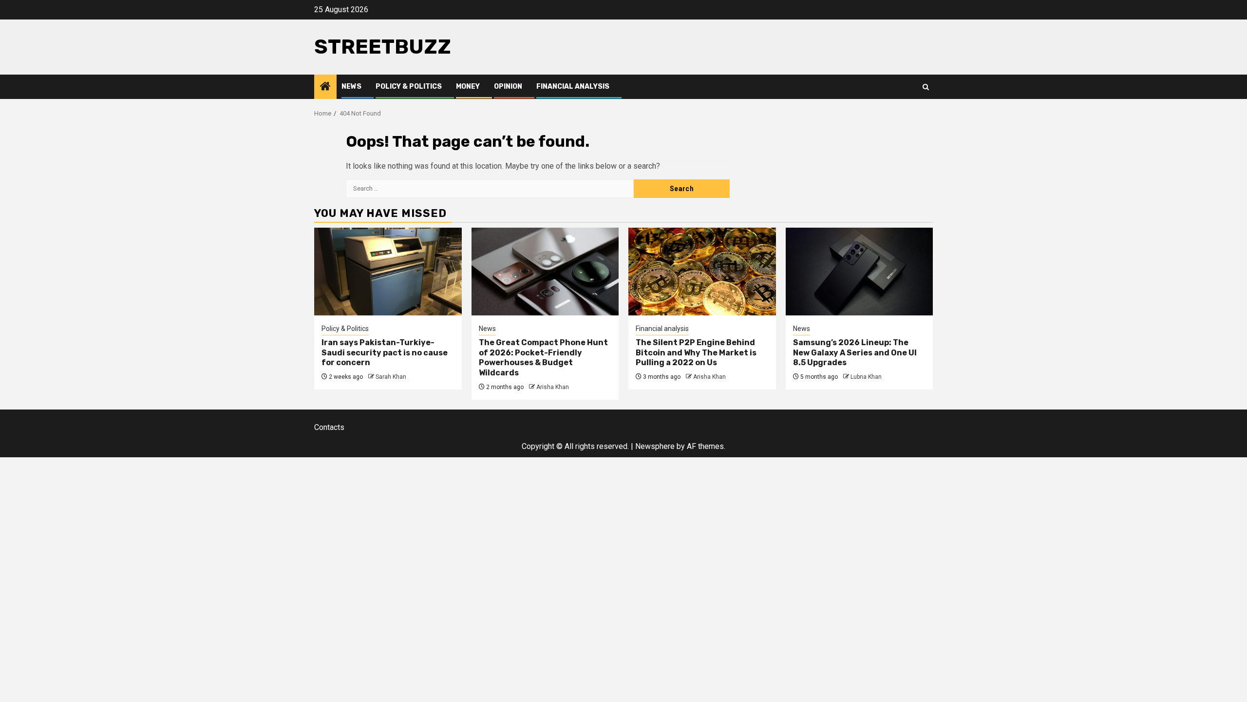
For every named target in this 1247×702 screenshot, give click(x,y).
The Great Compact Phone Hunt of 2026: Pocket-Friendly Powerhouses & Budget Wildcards (543, 357)
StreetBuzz (382, 47)
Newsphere (655, 446)
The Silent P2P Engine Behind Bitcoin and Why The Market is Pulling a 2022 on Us (696, 353)
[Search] (926, 87)
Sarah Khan (391, 376)
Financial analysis (572, 86)
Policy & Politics (409, 86)
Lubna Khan (866, 376)
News (351, 86)
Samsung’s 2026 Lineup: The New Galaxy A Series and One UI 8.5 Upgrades (855, 353)
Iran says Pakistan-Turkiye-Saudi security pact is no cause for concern (384, 353)
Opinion (508, 86)
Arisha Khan (552, 387)
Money (468, 86)
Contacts (329, 427)
